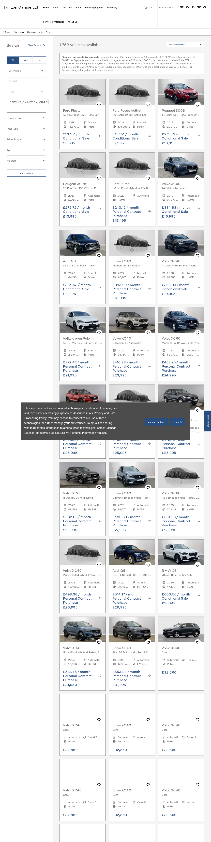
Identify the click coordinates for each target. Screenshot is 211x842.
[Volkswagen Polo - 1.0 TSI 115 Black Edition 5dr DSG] (83, 320)
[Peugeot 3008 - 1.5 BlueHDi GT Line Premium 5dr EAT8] (181, 92)
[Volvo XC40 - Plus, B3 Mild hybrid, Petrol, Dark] (132, 629)
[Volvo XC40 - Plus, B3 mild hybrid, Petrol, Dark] (83, 397)
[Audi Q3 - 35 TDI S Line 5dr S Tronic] (83, 243)
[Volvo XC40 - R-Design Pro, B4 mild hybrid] (181, 243)
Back (7, 32)
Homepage (32, 32)
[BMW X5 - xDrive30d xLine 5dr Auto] (181, 552)
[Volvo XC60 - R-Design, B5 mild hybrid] (83, 475)
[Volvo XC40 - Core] (181, 629)
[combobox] (26, 70)
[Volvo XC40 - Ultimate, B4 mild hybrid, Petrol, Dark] (132, 475)
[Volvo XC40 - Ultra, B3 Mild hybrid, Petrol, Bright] (83, 629)
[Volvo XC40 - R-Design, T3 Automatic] (132, 320)
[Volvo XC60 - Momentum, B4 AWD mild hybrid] (181, 320)
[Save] (99, 105)
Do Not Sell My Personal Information (73, 432)
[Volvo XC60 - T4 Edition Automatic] (181, 165)
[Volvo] (193, 7)
